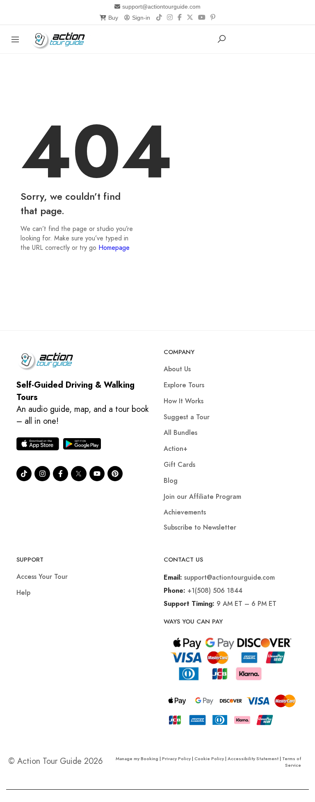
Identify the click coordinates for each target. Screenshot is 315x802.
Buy (113, 17)
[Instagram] (170, 17)
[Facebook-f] (60, 473)
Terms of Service (291, 761)
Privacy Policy (176, 758)
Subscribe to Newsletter (200, 527)
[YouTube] (201, 17)
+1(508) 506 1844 (214, 590)
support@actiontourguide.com (161, 6)
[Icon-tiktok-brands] (24, 473)
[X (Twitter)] (190, 17)
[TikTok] (159, 17)
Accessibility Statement (253, 758)
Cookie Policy (209, 758)
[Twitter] (78, 473)
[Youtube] (97, 473)
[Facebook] (180, 17)
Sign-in (141, 17)
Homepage (114, 247)
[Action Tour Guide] (60, 38)
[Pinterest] (212, 17)
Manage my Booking (138, 758)
